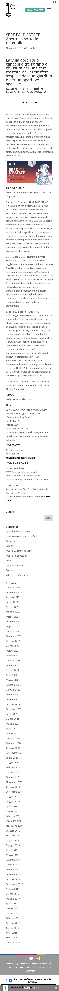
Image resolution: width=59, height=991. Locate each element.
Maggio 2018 (13, 845)
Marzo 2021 (12, 733)
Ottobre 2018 (13, 830)
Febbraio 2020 (13, 767)
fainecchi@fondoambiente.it (20, 457)
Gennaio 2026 (13, 587)
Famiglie (10, 545)
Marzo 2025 (12, 616)
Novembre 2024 (14, 621)
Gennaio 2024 (13, 631)
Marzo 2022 (12, 679)
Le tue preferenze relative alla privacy (32, 980)
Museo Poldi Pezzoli (16, 555)
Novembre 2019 (14, 782)
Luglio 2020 (12, 757)
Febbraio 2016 (13, 918)
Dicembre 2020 (14, 743)
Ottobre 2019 (13, 786)
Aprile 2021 (11, 728)
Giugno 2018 (12, 840)
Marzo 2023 (12, 650)
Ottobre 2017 (13, 879)
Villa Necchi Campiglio (24, 48)
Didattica (10, 541)
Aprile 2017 (11, 903)
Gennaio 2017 (13, 913)
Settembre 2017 (14, 884)
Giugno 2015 (12, 927)
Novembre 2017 (14, 874)
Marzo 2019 (12, 811)
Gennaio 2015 (13, 942)
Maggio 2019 (13, 801)
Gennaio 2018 (13, 864)
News (9, 48)
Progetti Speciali (14, 565)
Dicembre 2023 (14, 636)
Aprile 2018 (11, 850)
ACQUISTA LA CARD (35, 10)
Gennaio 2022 (13, 689)
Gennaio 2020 (13, 772)
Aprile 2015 (11, 932)
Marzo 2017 (12, 908)
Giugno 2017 (12, 893)
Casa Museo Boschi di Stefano (21, 536)
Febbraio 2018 (13, 859)
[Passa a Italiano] (54, 2)
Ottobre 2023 (13, 641)
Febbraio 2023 (13, 655)
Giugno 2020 (12, 762)
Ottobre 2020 (13, 747)
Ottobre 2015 (13, 923)
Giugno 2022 (12, 670)
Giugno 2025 (12, 606)
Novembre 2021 (14, 699)
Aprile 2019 (11, 806)
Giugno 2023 (12, 645)
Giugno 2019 (12, 796)
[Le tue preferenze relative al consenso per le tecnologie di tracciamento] (5, 988)
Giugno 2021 (12, 718)
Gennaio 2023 (13, 660)
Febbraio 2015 (13, 937)
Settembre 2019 (14, 791)
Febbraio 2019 (13, 815)
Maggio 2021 (13, 723)
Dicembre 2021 (14, 694)
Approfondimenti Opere (18, 531)
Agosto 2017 (12, 888)
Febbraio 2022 (13, 684)
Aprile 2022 (11, 675)
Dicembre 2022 (14, 665)
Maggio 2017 (13, 898)
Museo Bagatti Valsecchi (19, 550)
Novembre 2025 (14, 592)
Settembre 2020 (14, 752)
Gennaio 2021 (13, 738)
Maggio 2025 (13, 611)
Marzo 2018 (12, 854)
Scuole (9, 570)
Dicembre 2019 (14, 777)
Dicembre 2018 (14, 820)
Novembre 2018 (14, 825)
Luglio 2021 (12, 714)
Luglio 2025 (12, 602)
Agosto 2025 (12, 597)
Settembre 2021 (14, 709)
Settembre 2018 (14, 835)
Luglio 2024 (12, 626)
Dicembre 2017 (14, 869)
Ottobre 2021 (13, 704)
